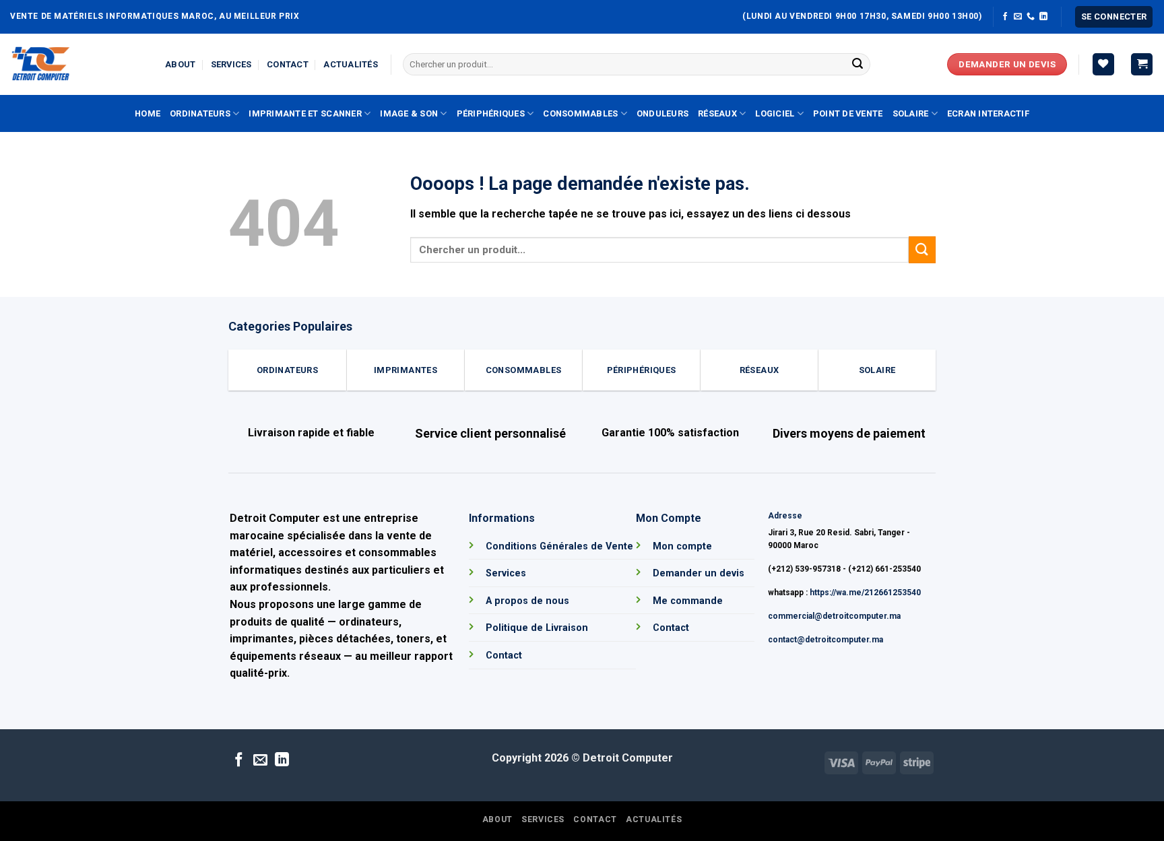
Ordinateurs (200, 113)
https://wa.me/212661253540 (865, 592)
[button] (1114, 17)
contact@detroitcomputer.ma (825, 639)
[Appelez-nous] (1031, 17)
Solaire (911, 113)
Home (147, 113)
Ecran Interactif (988, 113)
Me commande (688, 601)
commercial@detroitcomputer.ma (834, 616)
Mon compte (682, 546)
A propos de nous (527, 601)
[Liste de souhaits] (1103, 64)
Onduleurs (662, 113)
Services (231, 64)
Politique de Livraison (537, 628)
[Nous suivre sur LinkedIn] (1043, 17)
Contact (288, 64)
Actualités (350, 64)
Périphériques (491, 113)
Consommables (580, 113)
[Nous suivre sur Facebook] (1005, 17)
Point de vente (848, 113)
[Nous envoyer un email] (1018, 17)
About (180, 64)
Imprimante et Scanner (305, 113)
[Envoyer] (857, 64)
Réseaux (717, 113)
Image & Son (409, 113)
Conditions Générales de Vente (559, 546)
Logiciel (774, 113)
